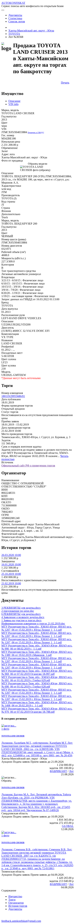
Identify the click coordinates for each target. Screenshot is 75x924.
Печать (65, 82)
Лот (71, 771)
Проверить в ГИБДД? (36, 132)
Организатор (16, 902)
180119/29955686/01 (13, 396)
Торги (12, 899)
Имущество (15, 896)
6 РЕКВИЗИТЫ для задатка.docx (21, 614)
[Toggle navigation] (2, 10)
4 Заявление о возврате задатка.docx (22, 617)
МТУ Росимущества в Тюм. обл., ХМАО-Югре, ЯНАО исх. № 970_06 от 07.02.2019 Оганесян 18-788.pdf (36, 710)
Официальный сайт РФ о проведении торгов (28, 465)
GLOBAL (68, 826)
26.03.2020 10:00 (11, 555)
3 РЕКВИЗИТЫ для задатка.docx (21, 607)
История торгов (17, 905)
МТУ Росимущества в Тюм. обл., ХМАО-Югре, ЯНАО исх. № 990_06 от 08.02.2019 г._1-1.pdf (36, 647)
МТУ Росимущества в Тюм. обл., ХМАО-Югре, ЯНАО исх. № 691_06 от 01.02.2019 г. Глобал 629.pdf (36, 679)
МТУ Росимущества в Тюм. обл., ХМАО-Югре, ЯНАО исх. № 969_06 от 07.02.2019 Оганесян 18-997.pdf (36, 672)
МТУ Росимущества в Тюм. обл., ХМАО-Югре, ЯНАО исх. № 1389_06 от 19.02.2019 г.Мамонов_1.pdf (36, 653)
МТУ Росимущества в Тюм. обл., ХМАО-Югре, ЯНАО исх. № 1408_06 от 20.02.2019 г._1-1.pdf (36, 704)
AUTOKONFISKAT (13, 2)
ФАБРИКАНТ (58, 771)
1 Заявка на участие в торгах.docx (21, 620)
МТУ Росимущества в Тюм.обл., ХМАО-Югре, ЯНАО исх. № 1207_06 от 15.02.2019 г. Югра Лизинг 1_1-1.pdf (36, 628)
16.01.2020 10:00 (11, 564)
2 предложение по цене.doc (17, 610)
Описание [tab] (14, 100)
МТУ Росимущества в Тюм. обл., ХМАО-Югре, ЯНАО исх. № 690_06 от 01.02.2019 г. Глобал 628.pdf (36, 685)
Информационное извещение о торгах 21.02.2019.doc (33, 623)
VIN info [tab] (13, 104)
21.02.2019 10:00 (11, 583)
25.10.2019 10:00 (11, 573)
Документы (15, 909)
